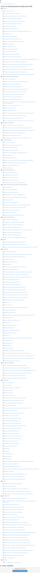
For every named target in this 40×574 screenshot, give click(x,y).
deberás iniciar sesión (23, 569)
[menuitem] (0, 2)
